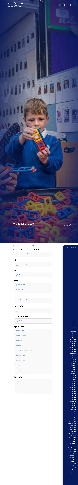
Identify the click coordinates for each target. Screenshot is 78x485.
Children (18, 245)
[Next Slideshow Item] (70, 225)
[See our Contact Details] (58, 5)
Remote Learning (23, 245)
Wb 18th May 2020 (31, 245)
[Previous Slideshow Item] (65, 225)
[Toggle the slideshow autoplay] (67, 225)
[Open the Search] (63, 5)
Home (14, 245)
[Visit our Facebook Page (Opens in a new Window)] (55, 5)
